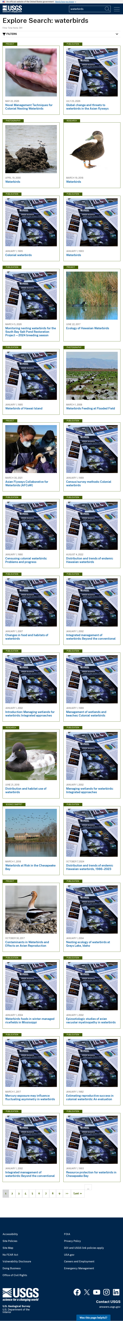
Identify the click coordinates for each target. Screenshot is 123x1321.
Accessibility (10, 1234)
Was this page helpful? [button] (93, 1317)
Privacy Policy (72, 1241)
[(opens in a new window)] (77, 1292)
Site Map (8, 1248)
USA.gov (69, 1254)
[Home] (12, 11)
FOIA (67, 1234)
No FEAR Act (10, 1254)
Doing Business (12, 1268)
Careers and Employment (79, 1261)
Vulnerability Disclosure (17, 1261)
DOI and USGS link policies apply (84, 1248)
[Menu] (116, 9)
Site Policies (10, 1241)
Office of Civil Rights (15, 1275)
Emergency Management (79, 1268)
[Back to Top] (111, 1309)
